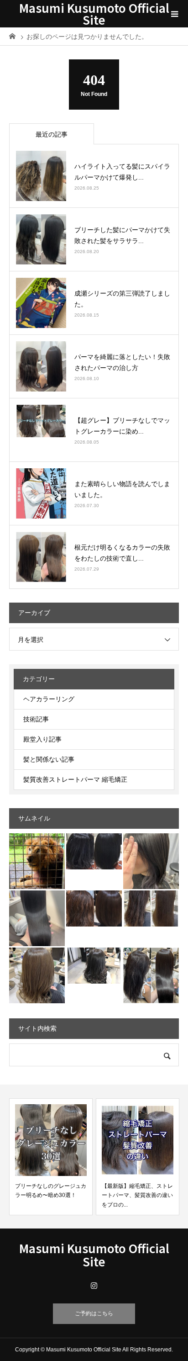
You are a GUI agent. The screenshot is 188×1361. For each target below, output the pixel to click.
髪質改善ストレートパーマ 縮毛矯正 (75, 779)
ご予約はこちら (94, 1313)
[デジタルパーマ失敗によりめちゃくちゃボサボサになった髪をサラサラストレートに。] (151, 908)
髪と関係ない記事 (48, 759)
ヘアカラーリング (48, 699)
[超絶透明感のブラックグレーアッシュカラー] (37, 918)
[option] (51, 1156)
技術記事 (36, 719)
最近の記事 (52, 134)
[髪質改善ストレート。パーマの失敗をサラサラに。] (94, 851)
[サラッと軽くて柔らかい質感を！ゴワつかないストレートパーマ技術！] (151, 975)
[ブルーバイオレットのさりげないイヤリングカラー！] (151, 861)
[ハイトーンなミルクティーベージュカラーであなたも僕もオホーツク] (37, 975)
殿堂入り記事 (42, 739)
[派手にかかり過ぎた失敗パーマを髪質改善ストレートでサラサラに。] (94, 908)
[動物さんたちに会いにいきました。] (37, 861)
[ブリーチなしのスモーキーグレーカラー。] (94, 966)
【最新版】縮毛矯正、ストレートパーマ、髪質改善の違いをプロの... (137, 1195)
